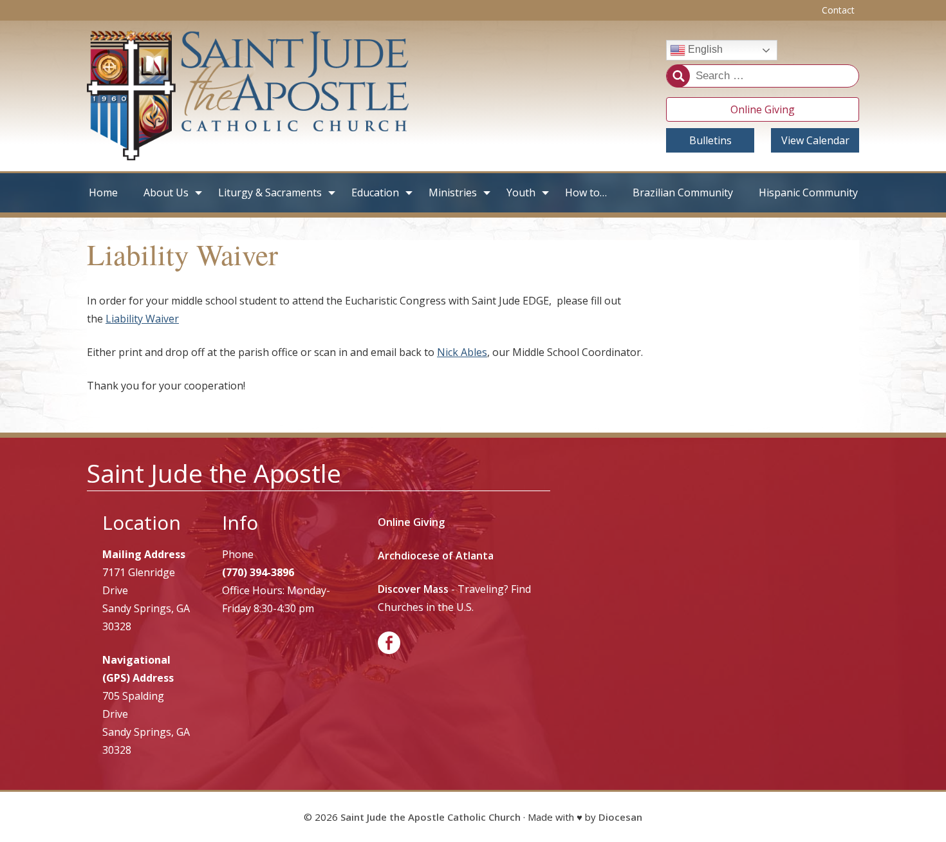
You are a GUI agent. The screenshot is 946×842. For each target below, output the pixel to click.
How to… (586, 192)
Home (103, 192)
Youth (520, 192)
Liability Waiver (142, 319)
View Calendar (815, 140)
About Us (166, 192)
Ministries (453, 192)
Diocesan (620, 816)
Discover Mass (413, 589)
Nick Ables (462, 352)
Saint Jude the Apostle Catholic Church (430, 816)
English (704, 49)
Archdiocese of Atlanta (436, 555)
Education (375, 192)
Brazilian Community (683, 192)
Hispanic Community (808, 192)
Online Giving (762, 109)
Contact (838, 10)
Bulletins (710, 140)
